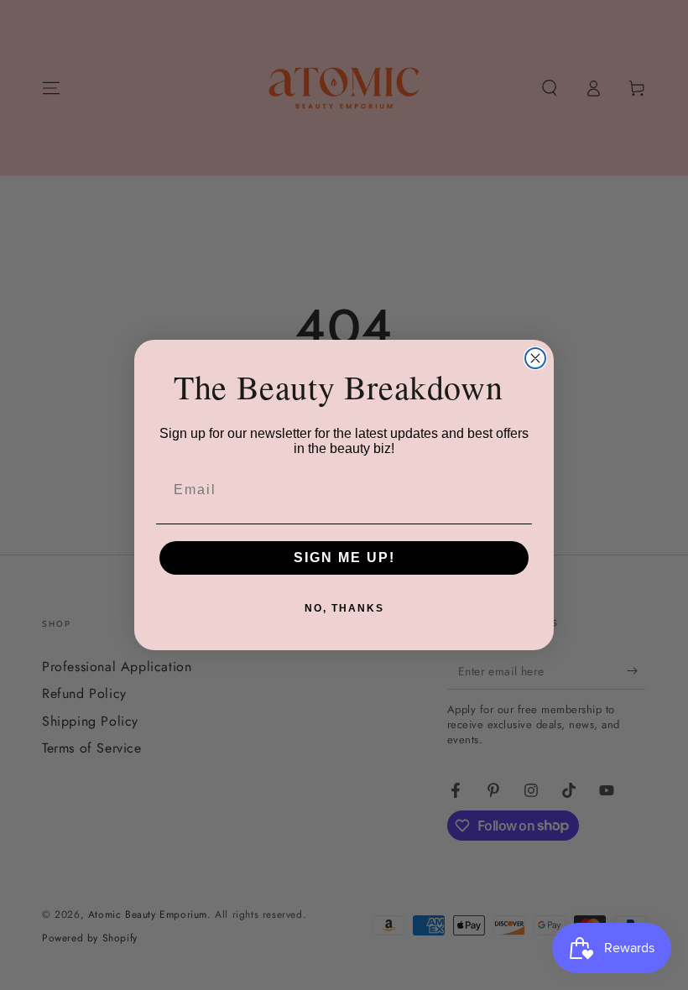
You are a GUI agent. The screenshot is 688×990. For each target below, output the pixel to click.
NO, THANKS (344, 608)
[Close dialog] (535, 358)
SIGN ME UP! (344, 557)
